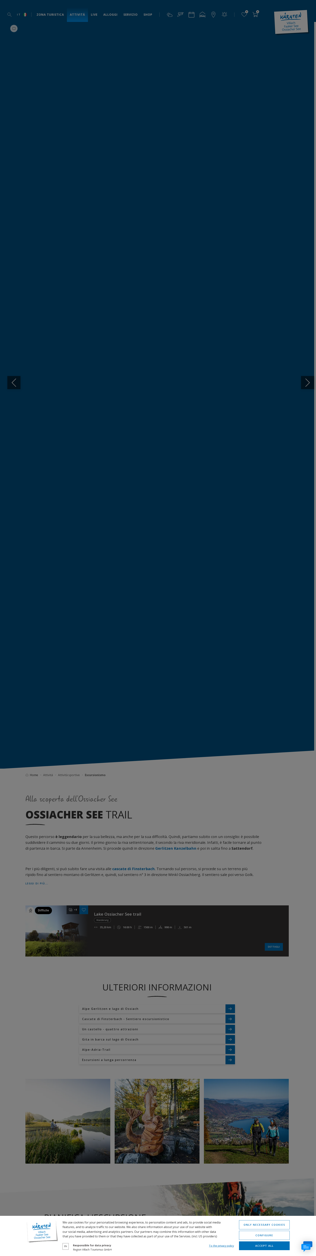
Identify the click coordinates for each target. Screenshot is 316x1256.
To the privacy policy (221, 1245)
